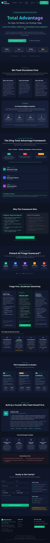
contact (38, 2)
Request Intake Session (16, 505)
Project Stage (3, 490)
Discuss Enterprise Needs (41, 324)
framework (14, 2)
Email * (17, 481)
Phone (17, 485)
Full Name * (3, 481)
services (20, 2)
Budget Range (18, 490)
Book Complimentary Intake (16, 40)
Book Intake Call (44, 2)
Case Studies (26, 2)
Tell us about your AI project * (6, 495)
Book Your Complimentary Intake (25, 237)
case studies (20, 524)
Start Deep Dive (24, 325)
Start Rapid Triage (8, 325)
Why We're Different (35, 40)
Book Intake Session (39, 526)
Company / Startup (4, 485)
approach (33, 2)
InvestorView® (21, 538)
